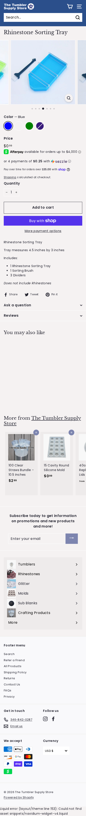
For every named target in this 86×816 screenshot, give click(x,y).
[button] (43, 161)
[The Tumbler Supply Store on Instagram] (45, 719)
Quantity (12, 183)
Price (8, 138)
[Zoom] (69, 98)
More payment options (43, 231)
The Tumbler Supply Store (42, 421)
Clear (18, 126)
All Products (12, 666)
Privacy (9, 696)
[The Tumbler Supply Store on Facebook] (53, 719)
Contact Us (12, 684)
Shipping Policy (15, 672)
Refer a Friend (14, 660)
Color (14, 116)
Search (9, 654)
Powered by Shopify (19, 797)
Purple (40, 126)
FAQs (7, 690)
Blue (8, 126)
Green (29, 126)
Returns (9, 678)
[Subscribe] (71, 538)
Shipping (10, 177)
